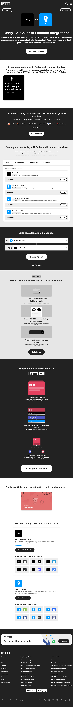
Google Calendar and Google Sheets (30, 665)
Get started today (36, 51)
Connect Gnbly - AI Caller (25, 549)
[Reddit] (69, 700)
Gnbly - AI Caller (16, 33)
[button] (71, 4)
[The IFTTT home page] (5, 3)
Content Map (4, 674)
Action (15, 175)
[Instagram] (53, 700)
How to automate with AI (57, 660)
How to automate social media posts (60, 682)
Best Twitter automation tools (59, 662)
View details (10, 179)
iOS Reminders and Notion (28, 676)
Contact (29, 700)
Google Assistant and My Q (28, 668)
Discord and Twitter (26, 685)
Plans (2, 679)
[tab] (8, 163)
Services (3, 660)
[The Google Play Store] (42, 690)
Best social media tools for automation (61, 685)
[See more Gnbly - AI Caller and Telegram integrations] (51, 561)
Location (42, 33)
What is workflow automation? (59, 668)
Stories (3, 662)
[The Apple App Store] (31, 690)
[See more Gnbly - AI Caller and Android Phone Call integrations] (51, 569)
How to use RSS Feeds (57, 671)
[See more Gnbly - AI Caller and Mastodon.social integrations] (36, 569)
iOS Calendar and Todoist (27, 679)
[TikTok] (65, 700)
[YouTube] (57, 700)
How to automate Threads (58, 679)
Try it (63, 179)
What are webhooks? (56, 674)
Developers (5, 700)
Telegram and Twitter (26, 682)
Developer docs (5, 682)
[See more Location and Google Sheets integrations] (22, 617)
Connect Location (23, 597)
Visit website (18, 545)
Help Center (4, 671)
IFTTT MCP (4, 668)
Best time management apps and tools (61, 665)
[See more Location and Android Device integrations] (22, 609)
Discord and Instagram (27, 660)
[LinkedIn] (49, 700)
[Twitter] (61, 700)
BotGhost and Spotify (26, 671)
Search (3, 676)
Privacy (35, 700)
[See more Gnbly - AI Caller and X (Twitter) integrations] (36, 561)
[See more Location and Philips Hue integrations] (36, 617)
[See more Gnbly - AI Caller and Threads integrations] (22, 569)
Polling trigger (17, 187)
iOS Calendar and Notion (27, 662)
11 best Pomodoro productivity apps (61, 676)
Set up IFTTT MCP (36, 134)
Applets (3, 665)
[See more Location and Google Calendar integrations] (51, 609)
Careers (12, 700)
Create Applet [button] (36, 257)
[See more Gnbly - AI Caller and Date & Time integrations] (22, 561)
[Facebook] (45, 700)
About (40, 700)
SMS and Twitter (25, 674)
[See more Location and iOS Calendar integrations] (51, 617)
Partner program (20, 700)
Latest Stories (55, 657)
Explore (4, 657)
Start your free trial (36, 468)
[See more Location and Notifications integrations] (36, 609)
